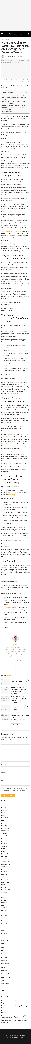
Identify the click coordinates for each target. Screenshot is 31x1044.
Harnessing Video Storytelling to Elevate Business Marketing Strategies (20, 707)
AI (1, 920)
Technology (5, 984)
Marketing (4, 960)
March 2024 (4, 879)
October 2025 (5, 831)
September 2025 (6, 833)
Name (3, 765)
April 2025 (4, 846)
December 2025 (5, 825)
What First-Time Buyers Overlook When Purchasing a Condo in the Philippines (19, 689)
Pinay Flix (14, 684)
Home (2, 39)
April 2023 (4, 908)
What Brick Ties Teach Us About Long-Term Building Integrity (20, 716)
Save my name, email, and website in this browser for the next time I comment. (15, 789)
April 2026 (4, 815)
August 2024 (4, 867)
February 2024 (5, 882)
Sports (3, 980)
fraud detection (6, 444)
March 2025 (4, 849)
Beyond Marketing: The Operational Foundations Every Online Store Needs (19, 698)
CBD (2, 930)
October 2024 (5, 861)
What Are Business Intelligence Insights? (14, 95)
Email (3, 772)
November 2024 (5, 859)
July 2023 (3, 900)
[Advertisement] (15, 15)
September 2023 (6, 895)
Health (3, 947)
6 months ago (19, 56)
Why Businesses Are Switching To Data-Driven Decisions (14, 102)
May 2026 (4, 813)
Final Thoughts (7, 111)
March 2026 (4, 818)
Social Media (5, 977)
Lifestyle (4, 957)
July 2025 (3, 838)
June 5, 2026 (22, 693)
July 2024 (3, 869)
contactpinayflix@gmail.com (15, 1037)
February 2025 (5, 851)
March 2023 (4, 910)
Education (4, 940)
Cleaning (4, 934)
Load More (15, 724)
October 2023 (5, 892)
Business (8, 39)
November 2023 (5, 890)
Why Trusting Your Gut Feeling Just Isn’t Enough (14, 98)
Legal (3, 954)
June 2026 (4, 810)
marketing (11, 495)
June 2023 (4, 902)
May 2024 (4, 874)
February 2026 (5, 820)
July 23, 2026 (21, 684)
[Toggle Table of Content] (26, 92)
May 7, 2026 (22, 702)
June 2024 (4, 872)
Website (3, 780)
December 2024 (5, 856)
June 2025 (4, 841)
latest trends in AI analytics (13, 231)
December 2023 (5, 887)
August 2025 (4, 836)
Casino (3, 927)
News (3, 967)
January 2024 (5, 885)
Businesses (8, 608)
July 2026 (3, 807)
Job (2, 950)
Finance (3, 943)
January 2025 (5, 854)
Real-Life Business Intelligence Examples (14, 105)
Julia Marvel (10, 56)
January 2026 (5, 823)
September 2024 (6, 864)
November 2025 (5, 828)
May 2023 (4, 905)
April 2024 (4, 877)
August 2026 (4, 805)
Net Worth (5, 964)
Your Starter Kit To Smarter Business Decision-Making (14, 108)
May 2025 (4, 843)
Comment (5, 743)
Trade (3, 987)
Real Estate (5, 974)
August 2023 (4, 897)
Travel (3, 990)
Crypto (3, 937)
